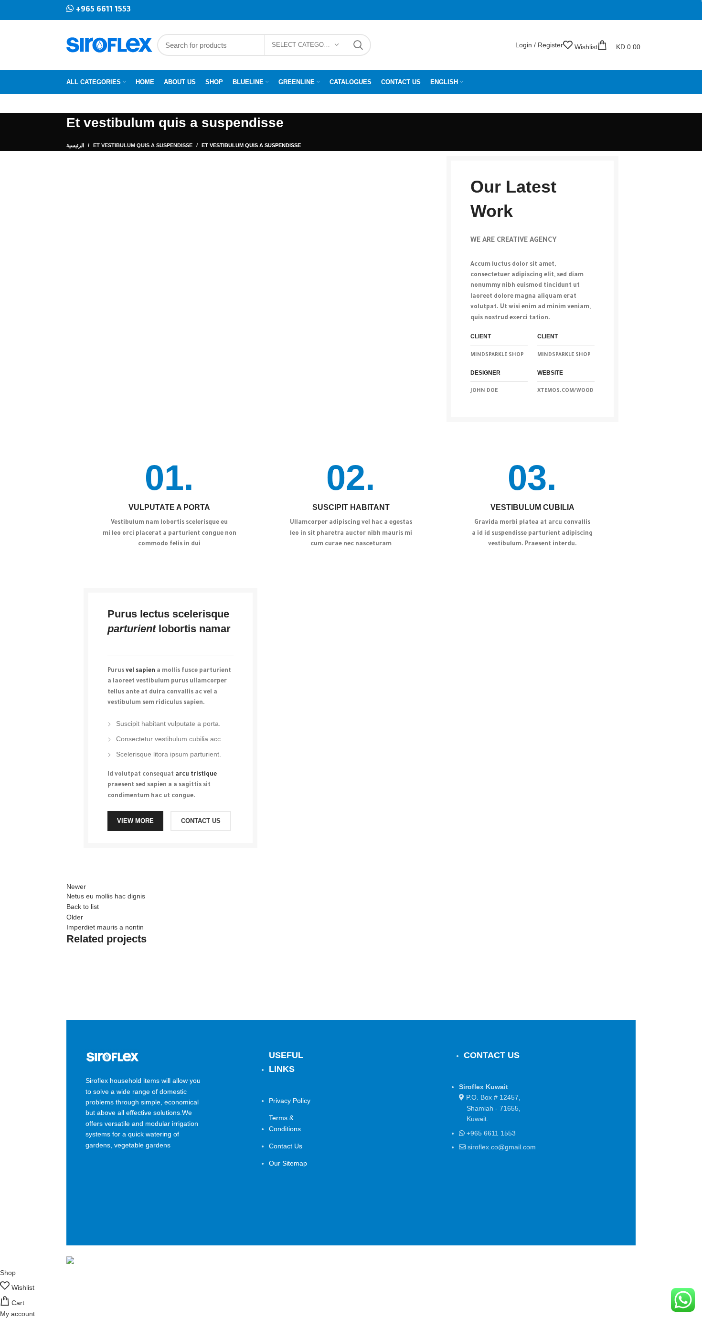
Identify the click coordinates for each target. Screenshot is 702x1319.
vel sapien (140, 671)
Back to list (82, 906)
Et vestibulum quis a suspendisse (142, 145)
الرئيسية (75, 145)
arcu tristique (196, 774)
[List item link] (529, 1140)
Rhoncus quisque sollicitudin (132, 983)
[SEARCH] (358, 45)
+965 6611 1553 (102, 10)
